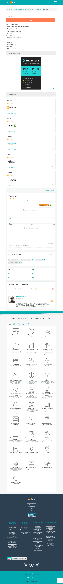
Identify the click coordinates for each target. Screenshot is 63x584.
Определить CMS (38, 550)
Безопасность (11, 44)
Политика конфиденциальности (31, 574)
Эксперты (31, 504)
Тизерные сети (27, 259)
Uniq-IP (9, 137)
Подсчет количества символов (50, 532)
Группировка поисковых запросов (12, 537)
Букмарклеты (31, 506)
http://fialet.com (11, 167)
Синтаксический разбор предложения (50, 544)
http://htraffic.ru (11, 185)
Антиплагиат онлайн (12, 531)
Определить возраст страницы (38, 533)
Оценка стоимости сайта (37, 539)
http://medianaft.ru (24, 200)
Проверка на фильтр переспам (25, 530)
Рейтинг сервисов (19, 9)
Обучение (10, 40)
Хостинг (9, 35)
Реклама (29, 9)
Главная (9, 9)
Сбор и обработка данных (15, 49)
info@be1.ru (32, 578)
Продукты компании (14, 277)
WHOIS (38, 548)
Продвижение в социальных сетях (18, 27)
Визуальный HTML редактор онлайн (50, 537)
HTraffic (9, 173)
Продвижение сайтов (14, 24)
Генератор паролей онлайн (50, 529)
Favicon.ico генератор (50, 540)
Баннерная (40, 259)
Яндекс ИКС (38, 543)
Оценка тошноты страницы (12, 539)
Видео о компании (38, 270)
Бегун (9, 118)
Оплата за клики (15, 262)
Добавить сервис (50, 190)
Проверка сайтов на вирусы (25, 533)
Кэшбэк (9, 46)
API (31, 510)
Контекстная (37, 9)
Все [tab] (10, 324)
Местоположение (38, 274)
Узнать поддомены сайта (37, 542)
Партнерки (10, 42)
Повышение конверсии (14, 38)
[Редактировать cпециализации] (51, 254)
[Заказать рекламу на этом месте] (53, 89)
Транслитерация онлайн (50, 534)
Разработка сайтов (13, 29)
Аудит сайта (12, 529)
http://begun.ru (11, 131)
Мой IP (50, 541)
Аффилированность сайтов (25, 528)
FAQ (32, 508)
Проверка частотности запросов (38, 527)
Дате (20, 293)
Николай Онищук (21, 296)
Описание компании (14, 270)
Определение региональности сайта (38, 535)
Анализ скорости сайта (12, 545)
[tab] (14, 324)
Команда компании (38, 277)
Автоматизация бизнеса (14, 31)
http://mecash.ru (11, 113)
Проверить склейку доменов (38, 546)
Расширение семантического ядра (12, 533)
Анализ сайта (12, 527)
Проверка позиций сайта (37, 530)
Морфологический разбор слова (12, 547)
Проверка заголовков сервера (12, 542)
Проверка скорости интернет (50, 527)
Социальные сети (14, 274)
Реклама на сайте (32, 581)
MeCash (9, 100)
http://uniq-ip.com (11, 149)
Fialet (8, 155)
